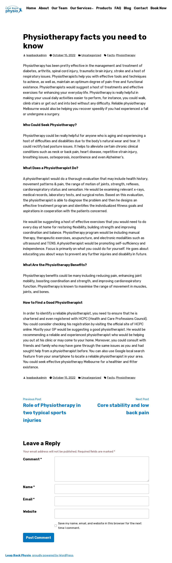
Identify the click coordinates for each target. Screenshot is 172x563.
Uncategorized (91, 55)
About (44, 8)
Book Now (158, 8)
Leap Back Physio (18, 555)
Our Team (60, 8)
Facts (111, 55)
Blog (127, 8)
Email (29, 499)
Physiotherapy (125, 55)
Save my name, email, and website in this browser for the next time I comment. (100, 526)
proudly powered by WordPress (52, 555)
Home (31, 8)
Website (29, 511)
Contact (141, 8)
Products (104, 8)
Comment (32, 459)
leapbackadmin (36, 55)
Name (29, 487)
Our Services (81, 8)
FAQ (118, 8)
